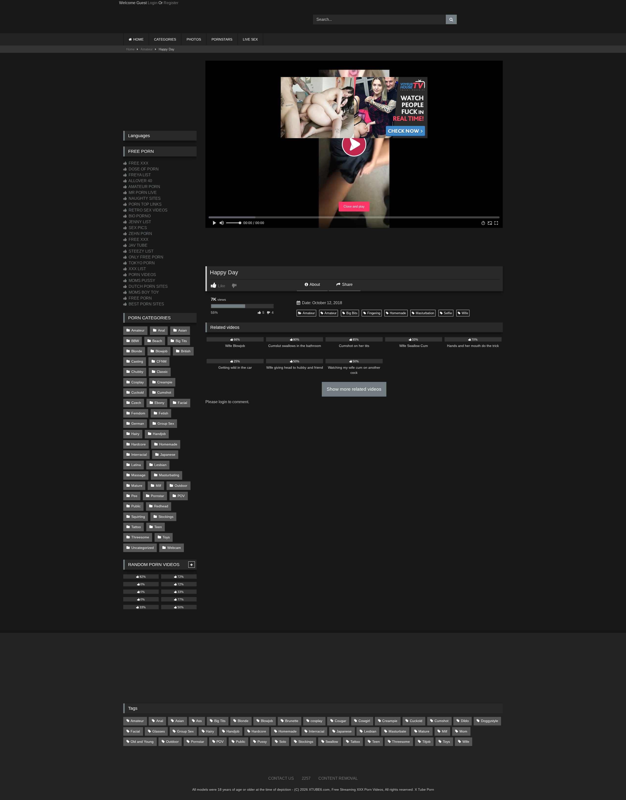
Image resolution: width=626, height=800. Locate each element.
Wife (465, 313)
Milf (158, 486)
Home (130, 49)
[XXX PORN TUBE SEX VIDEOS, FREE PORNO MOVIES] (153, 19)
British (185, 351)
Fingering (373, 313)
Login (152, 3)
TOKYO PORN (141, 263)
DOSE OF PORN (143, 169)
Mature (136, 486)
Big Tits (181, 341)
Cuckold (137, 392)
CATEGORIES (165, 39)
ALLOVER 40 (140, 181)
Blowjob (162, 351)
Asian (182, 330)
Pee (134, 496)
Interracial (139, 454)
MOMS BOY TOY (143, 292)
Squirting (138, 517)
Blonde (136, 351)
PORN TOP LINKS (145, 204)
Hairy (135, 434)
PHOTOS (194, 39)
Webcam (174, 548)
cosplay (316, 721)
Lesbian (160, 465)
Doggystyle (489, 721)
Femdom (138, 413)
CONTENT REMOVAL (338, 778)
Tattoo (136, 527)
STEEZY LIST (141, 251)
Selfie (448, 313)
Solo (282, 742)
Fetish (163, 413)
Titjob (426, 742)
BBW (135, 341)
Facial (182, 403)
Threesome (140, 537)
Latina (136, 465)
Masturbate (397, 731)
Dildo (465, 721)
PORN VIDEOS (142, 275)
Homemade (398, 313)
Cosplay (137, 382)
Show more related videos (354, 389)
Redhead (161, 506)
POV (181, 496)
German (137, 423)
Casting (137, 361)
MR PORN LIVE (142, 192)
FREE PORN (140, 298)
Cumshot (164, 392)
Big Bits (352, 313)
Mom (463, 731)
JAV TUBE (137, 245)
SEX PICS (137, 228)
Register (171, 3)
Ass (199, 721)
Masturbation (425, 313)
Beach (157, 341)
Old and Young (142, 742)
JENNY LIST (139, 222)
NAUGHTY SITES (144, 198)
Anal (161, 330)
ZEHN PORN (140, 234)
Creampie (164, 382)
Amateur (147, 49)
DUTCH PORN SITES (148, 286)
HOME (138, 39)
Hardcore (138, 444)
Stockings (165, 517)
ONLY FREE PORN (145, 257)
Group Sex (165, 423)
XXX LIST (137, 269)
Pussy (262, 742)
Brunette (291, 721)
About (314, 284)
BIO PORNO (139, 216)
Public (136, 506)
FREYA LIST (139, 175)
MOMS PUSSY (141, 280)
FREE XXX (138, 163)
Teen (158, 527)
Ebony (159, 403)
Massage (138, 475)
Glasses (158, 731)
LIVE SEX (250, 39)
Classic (162, 372)
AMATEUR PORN (144, 187)
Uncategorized (142, 548)
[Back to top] (610, 785)
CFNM (161, 361)
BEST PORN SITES (146, 304)
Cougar (340, 721)
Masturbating (169, 475)
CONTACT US (281, 778)
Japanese (167, 454)
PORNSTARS (222, 39)
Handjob (159, 434)
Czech (136, 403)
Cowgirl (364, 721)
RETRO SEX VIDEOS (148, 210)
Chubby (137, 372)
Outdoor (181, 486)
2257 (306, 778)
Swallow (331, 742)
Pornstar (157, 496)
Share (347, 284)
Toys (166, 537)
